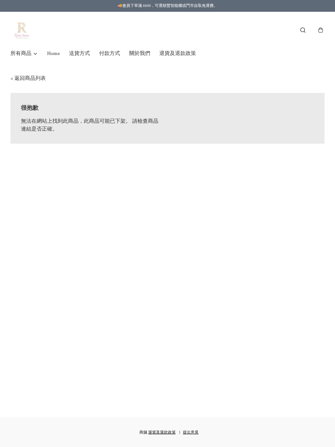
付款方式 (109, 53)
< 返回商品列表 (28, 78)
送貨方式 (79, 53)
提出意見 (191, 432)
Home (53, 53)
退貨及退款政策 (177, 53)
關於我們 (139, 53)
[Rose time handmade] (22, 30)
